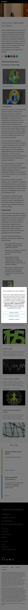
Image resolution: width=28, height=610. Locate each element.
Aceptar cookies (14, 312)
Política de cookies (16, 308)
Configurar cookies (14, 319)
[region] (14, 305)
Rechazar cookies (14, 316)
